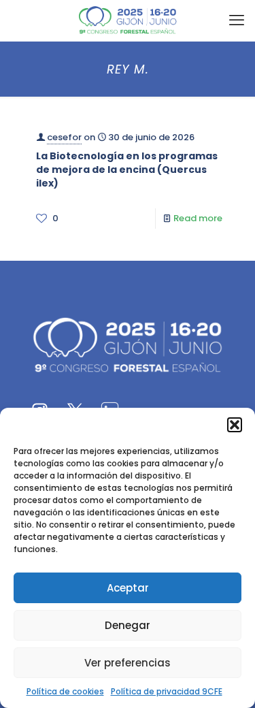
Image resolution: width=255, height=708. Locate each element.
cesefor (64, 137)
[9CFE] (127, 20)
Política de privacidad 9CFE (166, 691)
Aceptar (128, 588)
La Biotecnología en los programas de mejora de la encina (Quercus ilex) (127, 169)
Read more (197, 218)
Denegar (127, 625)
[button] (234, 425)
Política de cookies (65, 691)
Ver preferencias (127, 663)
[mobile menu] (236, 20)
